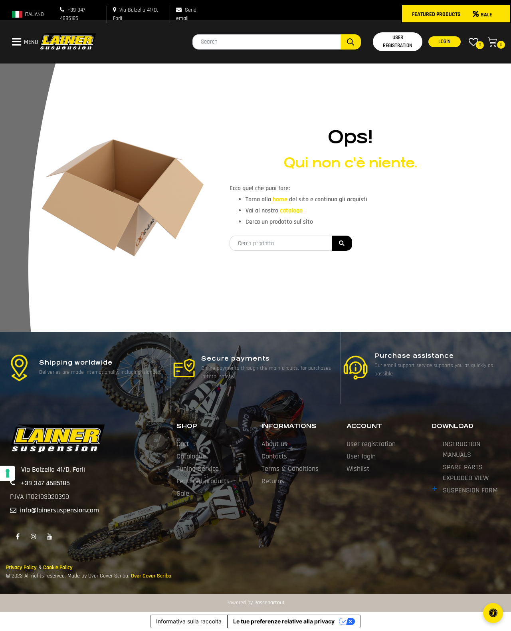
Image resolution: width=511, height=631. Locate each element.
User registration (371, 443)
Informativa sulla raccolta (189, 621)
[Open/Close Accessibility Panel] (493, 613)
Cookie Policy (58, 567)
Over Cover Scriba (151, 575)
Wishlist (358, 468)
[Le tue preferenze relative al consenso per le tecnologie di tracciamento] (7, 473)
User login (361, 456)
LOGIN (444, 41)
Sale (182, 493)
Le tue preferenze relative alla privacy (284, 621)
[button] (351, 42)
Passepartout (269, 602)
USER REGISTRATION (397, 41)
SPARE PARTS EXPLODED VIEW (466, 472)
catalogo (291, 210)
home (281, 199)
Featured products (203, 481)
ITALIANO (33, 14)
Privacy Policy (21, 567)
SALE (486, 14)
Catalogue (191, 456)
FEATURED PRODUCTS (436, 14)
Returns (272, 481)
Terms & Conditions (290, 468)
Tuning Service (197, 468)
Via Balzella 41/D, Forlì (53, 469)
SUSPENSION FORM (470, 490)
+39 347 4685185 (45, 483)
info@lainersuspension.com (59, 510)
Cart (182, 443)
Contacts (274, 456)
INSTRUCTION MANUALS (461, 449)
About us (274, 443)
